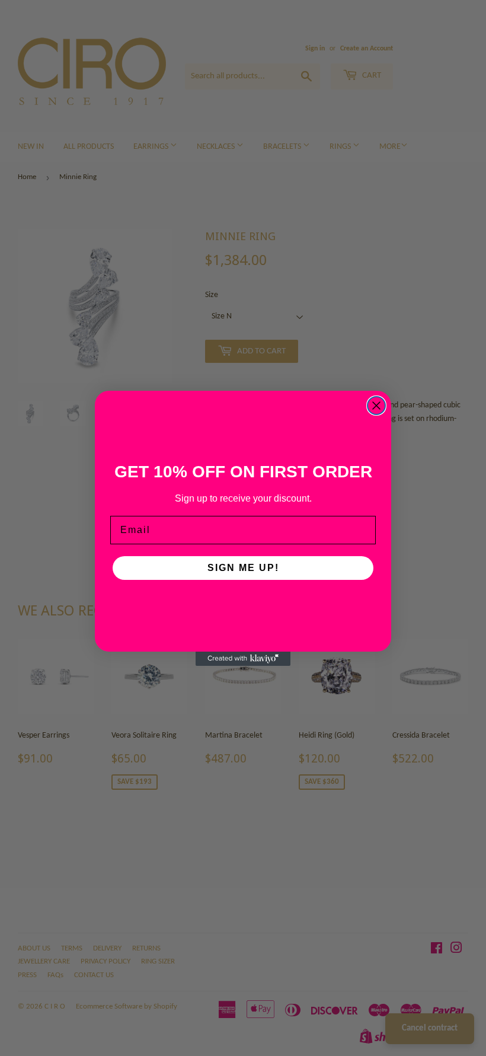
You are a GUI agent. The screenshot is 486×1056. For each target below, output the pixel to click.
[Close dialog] (376, 405)
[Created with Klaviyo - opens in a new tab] (243, 659)
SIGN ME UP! (243, 568)
